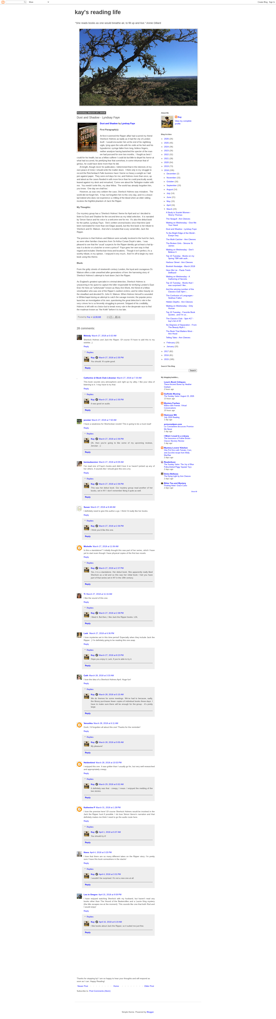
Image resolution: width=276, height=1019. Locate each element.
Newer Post (82, 986)
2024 (166, 147)
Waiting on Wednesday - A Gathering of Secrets (178, 277)
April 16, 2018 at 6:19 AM (110, 922)
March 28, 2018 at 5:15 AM (111, 694)
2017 (166, 351)
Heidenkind (89, 762)
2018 (166, 170)
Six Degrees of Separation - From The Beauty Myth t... (181, 326)
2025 (166, 143)
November (172, 177)
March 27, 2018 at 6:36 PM (101, 633)
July (169, 193)
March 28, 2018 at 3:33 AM (101, 675)
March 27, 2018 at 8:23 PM (111, 655)
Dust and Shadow (109, 123)
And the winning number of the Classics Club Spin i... (180, 290)
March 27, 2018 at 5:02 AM (104, 335)
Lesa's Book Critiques (175, 382)
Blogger (150, 1012)
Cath (86, 675)
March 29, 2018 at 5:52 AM (111, 784)
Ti (85, 594)
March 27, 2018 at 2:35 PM (111, 357)
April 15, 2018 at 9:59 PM (109, 894)
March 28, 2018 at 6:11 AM (106, 723)
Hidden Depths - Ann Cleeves (179, 302)
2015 (166, 359)
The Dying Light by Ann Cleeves (177, 476)
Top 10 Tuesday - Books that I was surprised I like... (179, 284)
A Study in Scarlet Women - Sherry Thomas (178, 213)
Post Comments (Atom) (100, 991)
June (169, 197)
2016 (166, 355)
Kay (93, 357)
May (169, 201)
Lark (86, 633)
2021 (166, 158)
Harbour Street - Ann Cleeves (179, 262)
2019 (166, 166)
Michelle (88, 546)
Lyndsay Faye (128, 123)
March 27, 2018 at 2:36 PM (111, 439)
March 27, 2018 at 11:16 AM (99, 594)
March (170, 209)
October (171, 181)
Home (116, 986)
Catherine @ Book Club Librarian (100, 378)
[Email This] (108, 317)
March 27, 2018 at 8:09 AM (111, 462)
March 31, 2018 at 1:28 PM (108, 807)
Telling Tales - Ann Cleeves (178, 337)
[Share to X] (113, 317)
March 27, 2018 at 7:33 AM (129, 378)
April (169, 205)
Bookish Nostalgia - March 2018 (180, 266)
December (172, 173)
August (170, 189)
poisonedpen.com (173, 424)
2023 (166, 150)
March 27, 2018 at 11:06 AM (105, 546)
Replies (90, 352)
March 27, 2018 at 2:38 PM (111, 613)
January (171, 346)
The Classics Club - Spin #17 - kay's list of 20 (180, 319)
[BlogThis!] (111, 317)
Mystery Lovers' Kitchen (176, 448)
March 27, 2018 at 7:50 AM (104, 420)
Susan (87, 507)
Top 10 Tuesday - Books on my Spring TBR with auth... (180, 257)
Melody (87, 335)
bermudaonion (91, 462)
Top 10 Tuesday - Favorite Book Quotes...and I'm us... (180, 313)
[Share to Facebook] (116, 317)
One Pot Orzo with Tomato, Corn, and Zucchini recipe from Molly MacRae (178, 452)
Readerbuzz (170, 462)
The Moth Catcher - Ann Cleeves (181, 239)
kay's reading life (98, 12)
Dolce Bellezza (171, 474)
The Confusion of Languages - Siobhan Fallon (180, 296)
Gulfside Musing (172, 394)
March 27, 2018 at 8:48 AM (103, 507)
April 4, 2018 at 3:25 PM (101, 852)
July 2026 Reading (171, 417)
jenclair (87, 420)
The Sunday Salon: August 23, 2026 (179, 396)
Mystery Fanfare (172, 403)
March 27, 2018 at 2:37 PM (111, 568)
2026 (166, 139)
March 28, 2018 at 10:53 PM (109, 762)
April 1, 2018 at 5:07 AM (110, 832)
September (172, 185)
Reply (86, 346)
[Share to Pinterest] (119, 317)
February (171, 342)
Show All (194, 491)
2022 (166, 154)
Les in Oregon (91, 894)
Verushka (88, 723)
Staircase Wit (170, 415)
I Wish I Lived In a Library (176, 436)
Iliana (86, 852)
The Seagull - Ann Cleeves (178, 219)
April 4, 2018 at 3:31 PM (110, 874)
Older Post (149, 986)
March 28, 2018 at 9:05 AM (111, 742)
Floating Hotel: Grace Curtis (175, 485)
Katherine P (89, 807)
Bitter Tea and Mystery (175, 483)
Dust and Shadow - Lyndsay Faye (181, 229)
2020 (166, 162)
